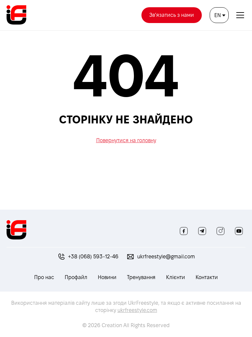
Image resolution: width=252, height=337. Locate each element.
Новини (107, 277)
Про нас (44, 277)
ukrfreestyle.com (137, 310)
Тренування (141, 277)
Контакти (207, 277)
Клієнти (175, 277)
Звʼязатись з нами (171, 15)
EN (217, 15)
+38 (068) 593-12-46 (93, 256)
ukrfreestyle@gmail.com (166, 256)
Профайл (76, 277)
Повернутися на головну (126, 140)
